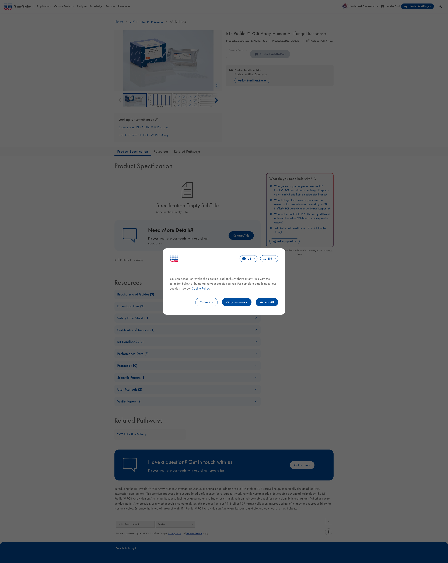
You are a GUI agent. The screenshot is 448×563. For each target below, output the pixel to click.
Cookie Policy (200, 288)
